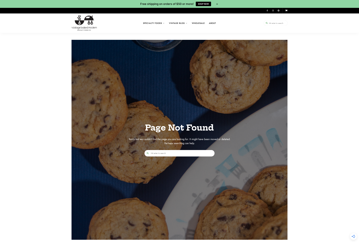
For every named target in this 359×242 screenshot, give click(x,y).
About (212, 23)
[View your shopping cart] (286, 10)
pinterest (278, 10)
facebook (267, 10)
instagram (273, 10)
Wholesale (198, 23)
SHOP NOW (203, 4)
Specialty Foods (152, 23)
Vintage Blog (177, 23)
